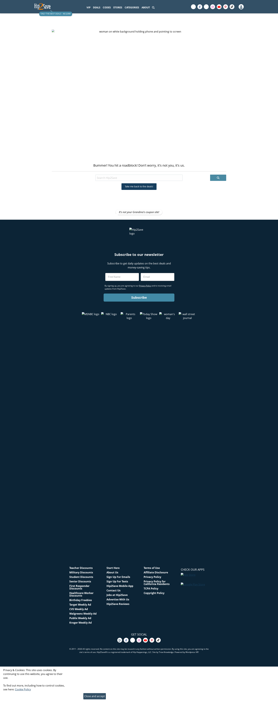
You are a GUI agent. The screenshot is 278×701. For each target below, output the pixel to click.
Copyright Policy (154, 593)
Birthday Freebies (80, 600)
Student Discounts (81, 577)
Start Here (113, 568)
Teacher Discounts (81, 568)
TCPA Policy (151, 588)
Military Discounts (81, 572)
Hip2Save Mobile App (120, 586)
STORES (117, 7)
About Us (112, 572)
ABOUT (146, 7)
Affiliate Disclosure (156, 572)
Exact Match (127, 171)
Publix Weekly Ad (80, 618)
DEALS (96, 7)
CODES (107, 7)
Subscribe (139, 297)
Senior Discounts (80, 581)
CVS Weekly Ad (78, 609)
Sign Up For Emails (118, 577)
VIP (88, 7)
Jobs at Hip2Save (117, 595)
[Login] (241, 6)
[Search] (153, 7)
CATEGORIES (132, 7)
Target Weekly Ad (80, 604)
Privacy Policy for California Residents (157, 582)
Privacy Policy (152, 577)
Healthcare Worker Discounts (81, 594)
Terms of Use (152, 568)
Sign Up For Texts (117, 581)
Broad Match (108, 171)
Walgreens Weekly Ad (83, 613)
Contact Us (113, 590)
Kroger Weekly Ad (80, 622)
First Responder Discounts (79, 587)
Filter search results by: (83, 171)
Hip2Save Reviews (118, 604)
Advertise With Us (118, 599)
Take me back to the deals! (139, 186)
